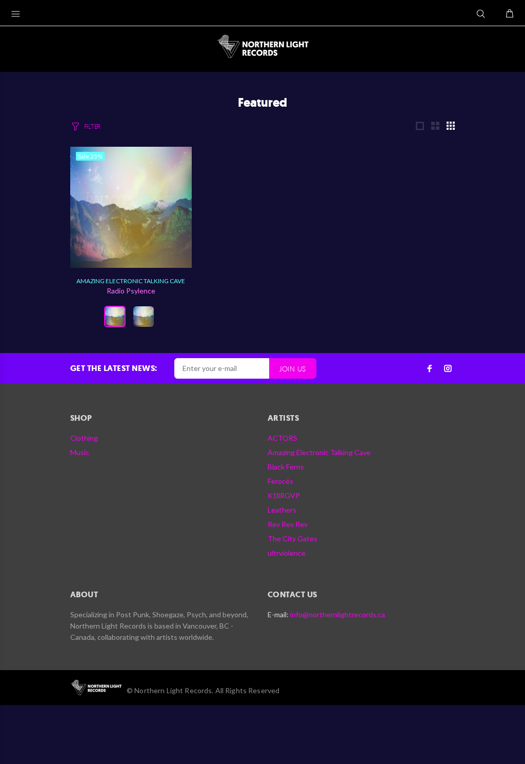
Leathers (282, 509)
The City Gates (292, 538)
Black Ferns (286, 466)
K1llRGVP (284, 495)
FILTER (92, 126)
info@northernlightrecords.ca (337, 614)
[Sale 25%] (131, 206)
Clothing (84, 438)
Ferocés (280, 481)
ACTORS (282, 438)
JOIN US (292, 368)
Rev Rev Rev (288, 524)
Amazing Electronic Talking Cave (130, 281)
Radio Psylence (131, 290)
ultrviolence (287, 552)
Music (79, 452)
